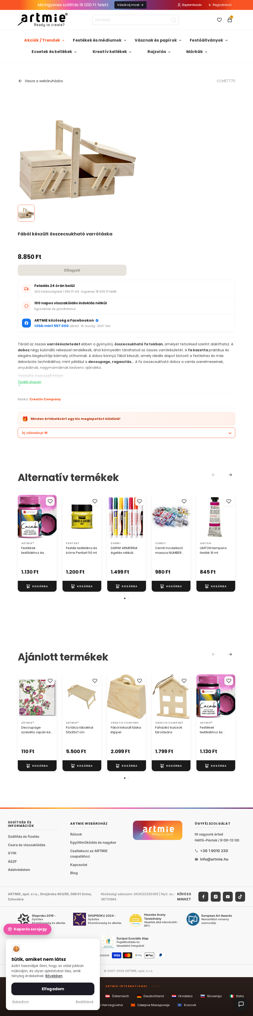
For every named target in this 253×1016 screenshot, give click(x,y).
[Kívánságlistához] (50, 501)
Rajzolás (157, 51)
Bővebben (54, 976)
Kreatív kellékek (110, 51)
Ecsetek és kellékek (52, 51)
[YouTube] (228, 897)
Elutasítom (20, 1002)
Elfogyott (72, 270)
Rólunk (76, 834)
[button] (125, 598)
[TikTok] (240, 897)
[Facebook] (203, 897)
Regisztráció (222, 5)
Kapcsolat (78, 865)
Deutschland (150, 996)
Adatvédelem (19, 869)
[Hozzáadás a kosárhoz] (37, 586)
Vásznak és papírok (156, 40)
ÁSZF (12, 861)
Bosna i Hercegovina (103, 1005)
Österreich (117, 996)
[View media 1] (26, 213)
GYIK (12, 853)
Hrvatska (182, 996)
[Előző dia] (23, 517)
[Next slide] (230, 475)
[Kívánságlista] (219, 20)
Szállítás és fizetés (23, 836)
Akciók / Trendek (42, 40)
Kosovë (186, 1005)
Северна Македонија (150, 1005)
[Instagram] (216, 897)
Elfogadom (53, 988)
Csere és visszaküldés (26, 844)
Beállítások (84, 1002)
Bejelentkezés (192, 5)
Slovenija (211, 996)
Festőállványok (206, 40)
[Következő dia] (51, 517)
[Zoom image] (77, 160)
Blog (74, 873)
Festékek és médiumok (97, 40)
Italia (237, 996)
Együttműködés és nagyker (93, 842)
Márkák (194, 51)
